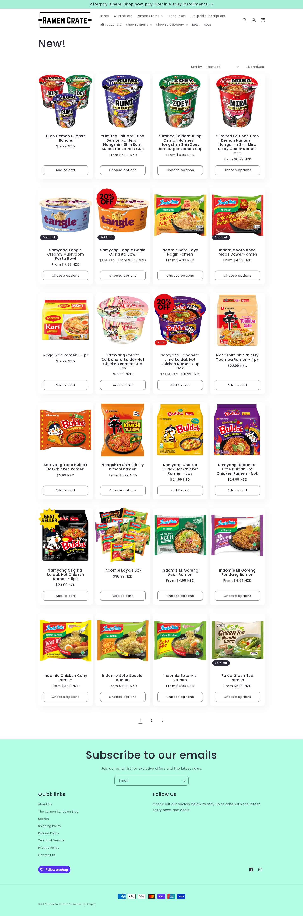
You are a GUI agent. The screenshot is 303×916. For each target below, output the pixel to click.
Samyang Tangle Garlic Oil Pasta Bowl (123, 252)
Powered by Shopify (83, 904)
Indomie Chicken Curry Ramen (65, 677)
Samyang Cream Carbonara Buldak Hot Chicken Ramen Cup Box (122, 361)
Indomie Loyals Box (122, 570)
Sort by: (197, 67)
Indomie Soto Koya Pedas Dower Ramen (237, 252)
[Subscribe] (183, 781)
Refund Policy (48, 833)
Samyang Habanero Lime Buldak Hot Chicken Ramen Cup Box (180, 361)
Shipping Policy (49, 826)
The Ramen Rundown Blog (58, 811)
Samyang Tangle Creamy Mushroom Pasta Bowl (65, 254)
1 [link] (140, 720)
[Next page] (162, 720)
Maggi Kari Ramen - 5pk (65, 355)
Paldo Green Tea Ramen (237, 677)
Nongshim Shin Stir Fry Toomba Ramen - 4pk (237, 357)
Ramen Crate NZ (59, 904)
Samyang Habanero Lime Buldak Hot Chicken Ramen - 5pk (237, 469)
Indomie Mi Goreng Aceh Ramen (180, 572)
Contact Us (47, 855)
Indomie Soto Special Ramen (123, 677)
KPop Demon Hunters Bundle (65, 138)
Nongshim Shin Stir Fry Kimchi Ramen (123, 467)
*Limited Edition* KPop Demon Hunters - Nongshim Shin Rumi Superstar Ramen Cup (122, 142)
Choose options (123, 170)
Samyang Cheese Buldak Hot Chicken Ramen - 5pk (180, 469)
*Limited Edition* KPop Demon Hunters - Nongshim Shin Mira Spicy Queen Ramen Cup (237, 144)
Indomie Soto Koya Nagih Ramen (180, 252)
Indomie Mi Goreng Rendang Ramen (237, 572)
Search (43, 819)
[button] (150, 16)
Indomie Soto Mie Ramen (180, 677)
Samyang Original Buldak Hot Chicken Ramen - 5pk (65, 574)
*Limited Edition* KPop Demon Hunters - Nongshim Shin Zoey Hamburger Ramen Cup (180, 142)
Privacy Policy (48, 848)
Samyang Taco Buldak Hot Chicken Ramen (65, 467)
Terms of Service (51, 840)
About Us (45, 804)
